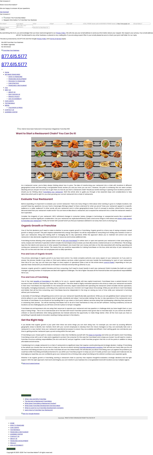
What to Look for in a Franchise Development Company (44, 408)
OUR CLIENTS (9, 101)
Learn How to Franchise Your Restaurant (39, 410)
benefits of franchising (42, 281)
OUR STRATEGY (13, 83)
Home (7, 72)
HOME (12, 423)
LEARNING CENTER (11, 112)
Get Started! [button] (4, 12)
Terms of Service (56, 39)
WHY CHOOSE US (14, 94)
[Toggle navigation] (2, 69)
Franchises (61, 418)
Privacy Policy (61, 33)
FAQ (6, 88)
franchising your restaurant (53, 192)
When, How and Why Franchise (35, 399)
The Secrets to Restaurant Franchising (38, 401)
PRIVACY (13, 443)
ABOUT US (11, 92)
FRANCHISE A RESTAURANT (17, 85)
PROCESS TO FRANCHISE (16, 81)
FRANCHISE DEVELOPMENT (17, 79)
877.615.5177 (14, 56)
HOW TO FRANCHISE (15, 77)
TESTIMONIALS (10, 103)
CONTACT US (9, 110)
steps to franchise (95, 335)
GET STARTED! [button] (26, 395)
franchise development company (91, 347)
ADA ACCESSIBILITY (15, 99)
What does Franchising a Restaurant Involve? (40, 403)
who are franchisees (70, 241)
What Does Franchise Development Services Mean (42, 406)
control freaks (109, 262)
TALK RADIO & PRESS (15, 108)
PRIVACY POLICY (14, 97)
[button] (12, 74)
